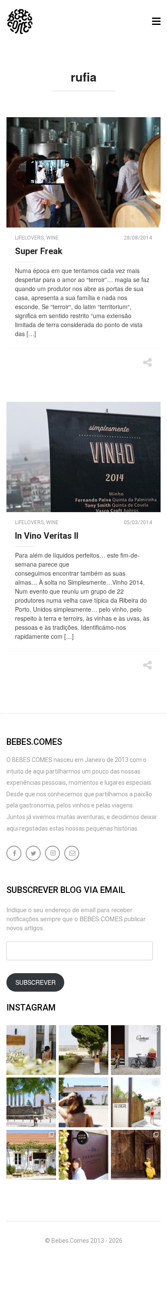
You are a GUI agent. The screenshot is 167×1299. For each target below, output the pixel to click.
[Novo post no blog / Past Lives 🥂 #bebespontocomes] (83, 1155)
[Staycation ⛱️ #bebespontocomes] (136, 1102)
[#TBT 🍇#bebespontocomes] (83, 1050)
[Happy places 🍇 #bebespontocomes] (83, 1102)
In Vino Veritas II (46, 536)
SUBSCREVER (35, 982)
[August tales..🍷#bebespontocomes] (136, 1050)
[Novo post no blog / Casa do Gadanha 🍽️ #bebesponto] (31, 1050)
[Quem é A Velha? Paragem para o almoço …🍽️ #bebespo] (31, 1155)
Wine (52, 238)
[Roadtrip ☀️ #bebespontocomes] (31, 1102)
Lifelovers (29, 238)
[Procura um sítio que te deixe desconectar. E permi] (136, 1155)
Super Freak (39, 251)
